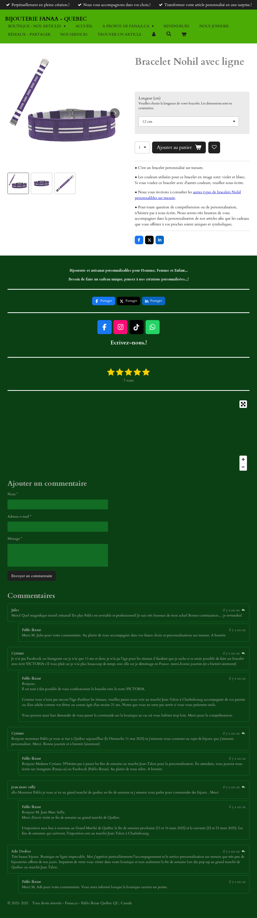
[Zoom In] (243, 459)
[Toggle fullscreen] (243, 404)
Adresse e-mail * (19, 516)
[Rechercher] (168, 34)
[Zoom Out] (243, 467)
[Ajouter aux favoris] (214, 147)
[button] (18, 183)
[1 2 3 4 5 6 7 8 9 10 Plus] (142, 147)
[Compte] (153, 34)
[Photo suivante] (115, 113)
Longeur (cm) (150, 98)
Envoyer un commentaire (31, 575)
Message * (15, 538)
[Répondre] (243, 610)
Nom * (13, 494)
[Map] (128, 435)
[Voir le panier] (183, 34)
